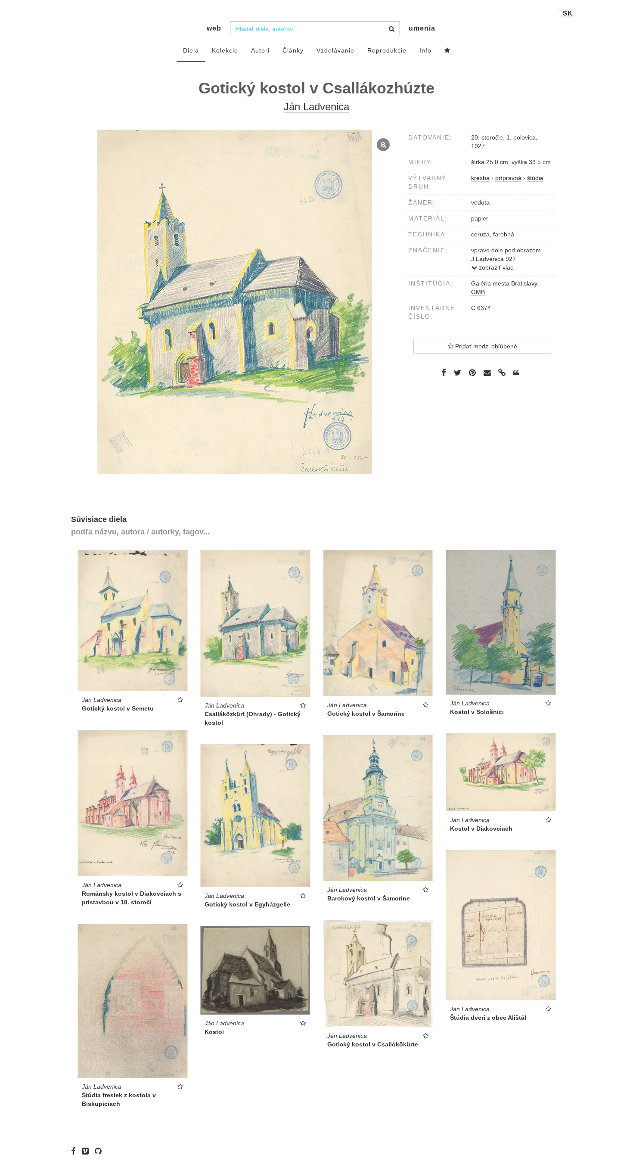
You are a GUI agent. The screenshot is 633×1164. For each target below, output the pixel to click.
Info (425, 50)
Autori (260, 50)
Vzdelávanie (335, 50)
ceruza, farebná (492, 234)
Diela (191, 50)
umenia (422, 28)
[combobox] (315, 29)
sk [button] (568, 13)
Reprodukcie (386, 50)
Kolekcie (225, 50)
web (214, 28)
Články (293, 50)
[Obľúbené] (447, 51)
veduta (480, 202)
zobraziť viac (495, 267)
